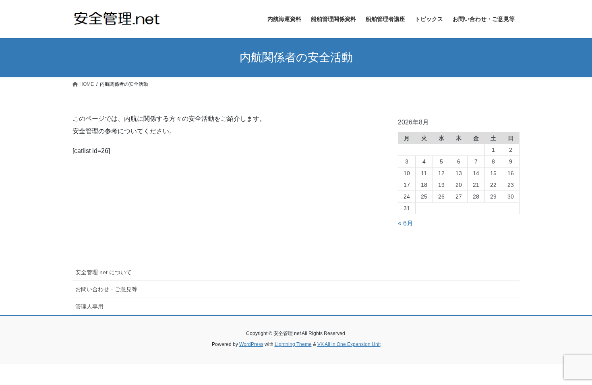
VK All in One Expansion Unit (349, 344)
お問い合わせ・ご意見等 (106, 289)
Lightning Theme (293, 344)
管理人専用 (89, 306)
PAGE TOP (571, 366)
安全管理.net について (103, 272)
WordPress (251, 344)
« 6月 (405, 223)
